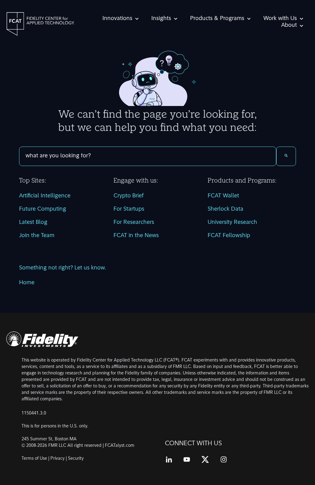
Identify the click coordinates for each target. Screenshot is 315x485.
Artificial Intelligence (44, 196)
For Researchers (134, 222)
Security (76, 458)
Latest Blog (33, 222)
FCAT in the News (136, 236)
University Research (232, 222)
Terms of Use (34, 458)
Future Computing (42, 209)
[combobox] (147, 156)
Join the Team (36, 236)
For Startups (129, 209)
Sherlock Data (225, 209)
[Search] (286, 156)
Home (26, 283)
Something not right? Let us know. (62, 268)
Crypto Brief (129, 196)
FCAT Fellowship (229, 236)
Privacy (57, 458)
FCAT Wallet (223, 196)
